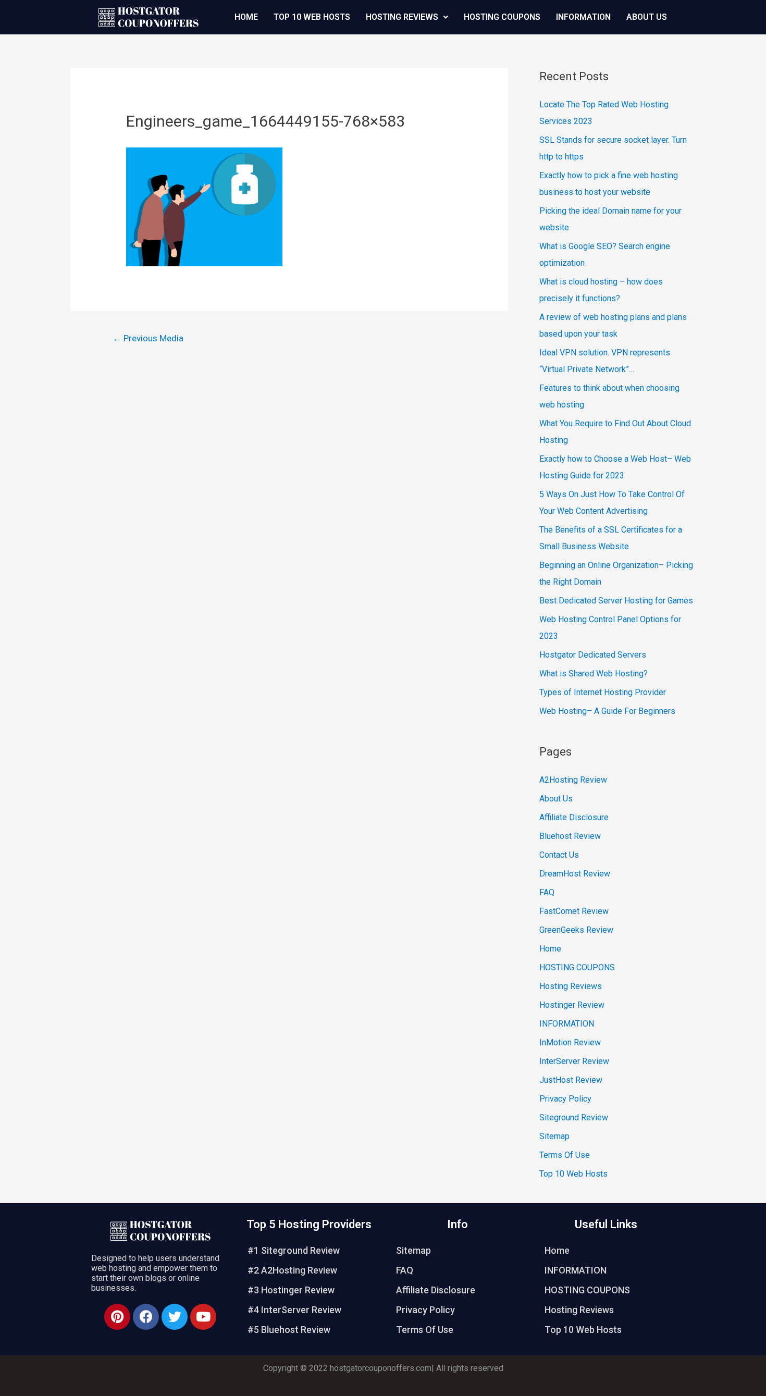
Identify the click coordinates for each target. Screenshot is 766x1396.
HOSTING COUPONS (502, 17)
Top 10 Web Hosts (312, 17)
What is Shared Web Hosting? (593, 673)
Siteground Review (573, 1117)
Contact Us (559, 855)
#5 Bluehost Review (289, 1329)
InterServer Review (574, 1061)
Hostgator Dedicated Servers (592, 655)
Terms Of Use (564, 1155)
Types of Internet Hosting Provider (602, 692)
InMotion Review (570, 1042)
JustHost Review (570, 1080)
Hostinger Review (571, 1005)
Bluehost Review (570, 836)
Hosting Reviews (402, 17)
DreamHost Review (574, 874)
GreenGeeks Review (576, 930)
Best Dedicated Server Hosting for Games (616, 601)
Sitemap (554, 1136)
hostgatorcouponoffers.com (380, 1368)
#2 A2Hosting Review (292, 1270)
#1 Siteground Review (294, 1250)
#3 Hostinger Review (291, 1289)
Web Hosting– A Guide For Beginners (607, 711)
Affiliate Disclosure (574, 817)
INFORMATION (583, 17)
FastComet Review (574, 911)
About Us (646, 17)
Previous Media (148, 338)
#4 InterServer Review (294, 1309)
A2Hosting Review (573, 780)
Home (246, 17)
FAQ (546, 892)
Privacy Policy (565, 1099)
